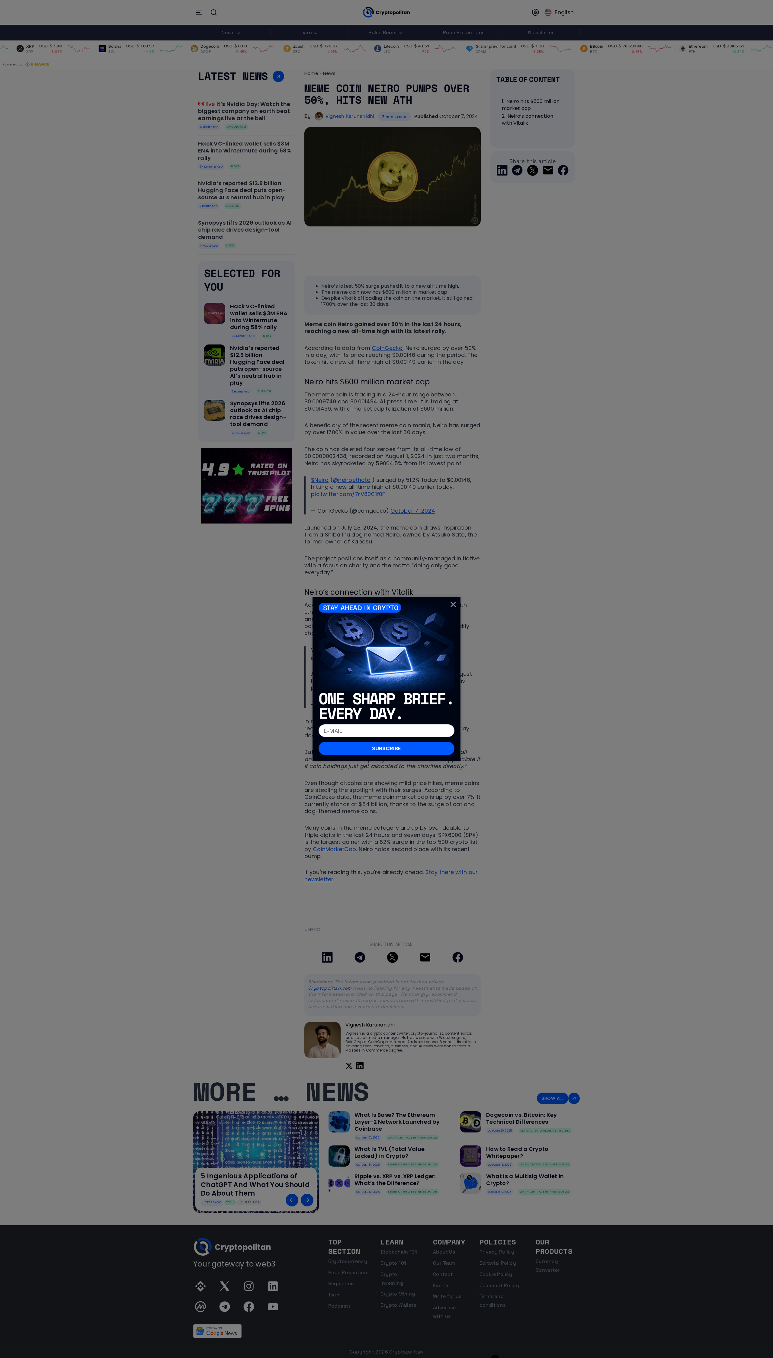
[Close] (453, 604)
